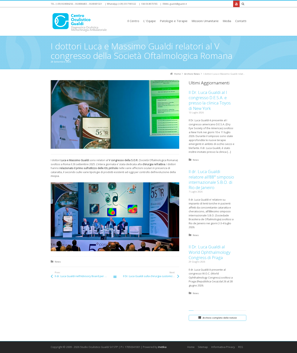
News (58, 261)
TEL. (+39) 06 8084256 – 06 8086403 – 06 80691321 (76, 3)
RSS (240, 347)
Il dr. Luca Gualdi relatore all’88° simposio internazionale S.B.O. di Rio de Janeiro (211, 179)
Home (191, 347)
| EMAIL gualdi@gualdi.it (173, 3)
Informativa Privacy (223, 347)
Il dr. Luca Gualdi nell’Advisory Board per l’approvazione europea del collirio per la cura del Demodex (85, 276)
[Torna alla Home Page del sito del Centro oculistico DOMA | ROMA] (82, 22)
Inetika (162, 347)
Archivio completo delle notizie (220, 317)
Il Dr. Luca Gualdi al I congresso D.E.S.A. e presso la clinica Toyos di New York (210, 100)
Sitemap (203, 347)
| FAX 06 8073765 (148, 3)
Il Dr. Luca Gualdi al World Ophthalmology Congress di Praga (210, 252)
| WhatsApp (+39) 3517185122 (120, 3)
